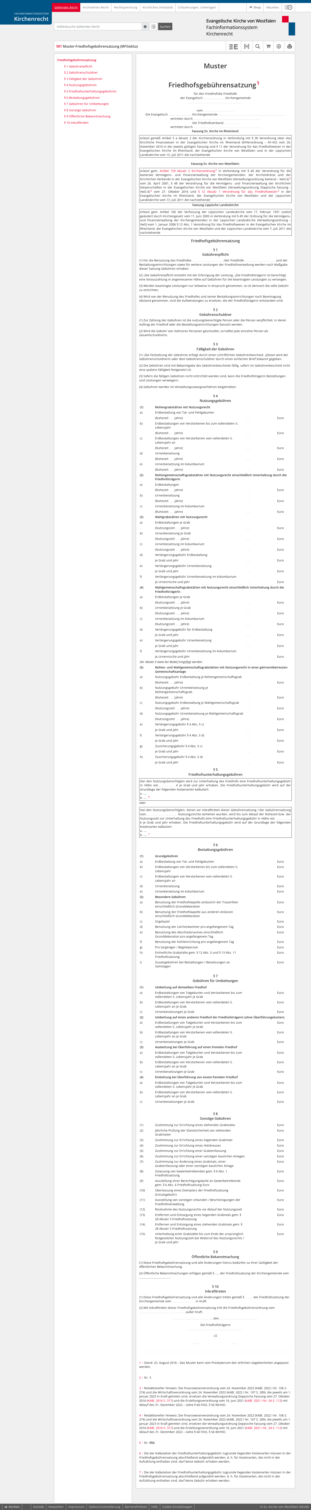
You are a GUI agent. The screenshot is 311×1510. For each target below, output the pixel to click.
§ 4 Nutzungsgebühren (80, 85)
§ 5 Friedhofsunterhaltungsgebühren (90, 91)
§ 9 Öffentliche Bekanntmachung (87, 116)
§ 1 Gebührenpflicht (78, 66)
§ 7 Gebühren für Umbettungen (86, 104)
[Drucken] (289, 46)
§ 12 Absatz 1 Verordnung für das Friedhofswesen (237, 192)
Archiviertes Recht (96, 7)
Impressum (76, 1507)
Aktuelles (272, 7)
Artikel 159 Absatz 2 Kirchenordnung (187, 171)
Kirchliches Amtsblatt (158, 7)
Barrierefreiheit (136, 1507)
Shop (257, 7)
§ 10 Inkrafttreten (76, 123)
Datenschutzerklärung (104, 1507)
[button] (288, 7)
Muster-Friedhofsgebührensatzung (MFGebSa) (97, 46)
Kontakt (38, 1507)
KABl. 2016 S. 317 (160, 1401)
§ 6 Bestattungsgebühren (82, 98)
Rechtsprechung (125, 7)
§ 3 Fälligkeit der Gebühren (83, 79)
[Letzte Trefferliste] (153, 26)
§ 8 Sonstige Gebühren (80, 110)
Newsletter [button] (56, 1507)
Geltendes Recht (66, 7)
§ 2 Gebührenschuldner (81, 72)
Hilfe (154, 1507)
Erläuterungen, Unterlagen (197, 7)
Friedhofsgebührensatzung (76, 60)
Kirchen (14, 1507)
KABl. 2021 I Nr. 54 (259, 1401)
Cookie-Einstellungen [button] (177, 1507)
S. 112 (277, 1401)
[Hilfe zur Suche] (145, 26)
